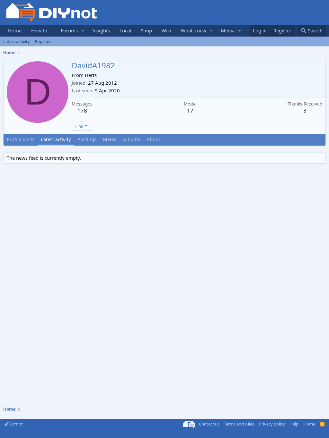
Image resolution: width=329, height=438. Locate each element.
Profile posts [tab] (20, 139)
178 (82, 110)
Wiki (166, 30)
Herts (91, 75)
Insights (101, 30)
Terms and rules (239, 424)
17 (190, 110)
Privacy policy (272, 424)
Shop (146, 30)
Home (15, 30)
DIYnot (16, 424)
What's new (193, 30)
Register (43, 41)
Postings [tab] (86, 139)
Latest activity (16, 41)
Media (228, 30)
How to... (41, 30)
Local (125, 30)
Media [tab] (110, 139)
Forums (69, 30)
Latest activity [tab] (56, 139)
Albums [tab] (131, 139)
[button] (82, 31)
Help (293, 424)
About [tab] (153, 139)
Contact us (209, 424)
